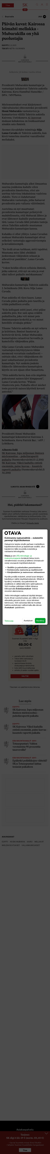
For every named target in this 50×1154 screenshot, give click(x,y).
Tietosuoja (9, 621)
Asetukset (28, 620)
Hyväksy (40, 620)
